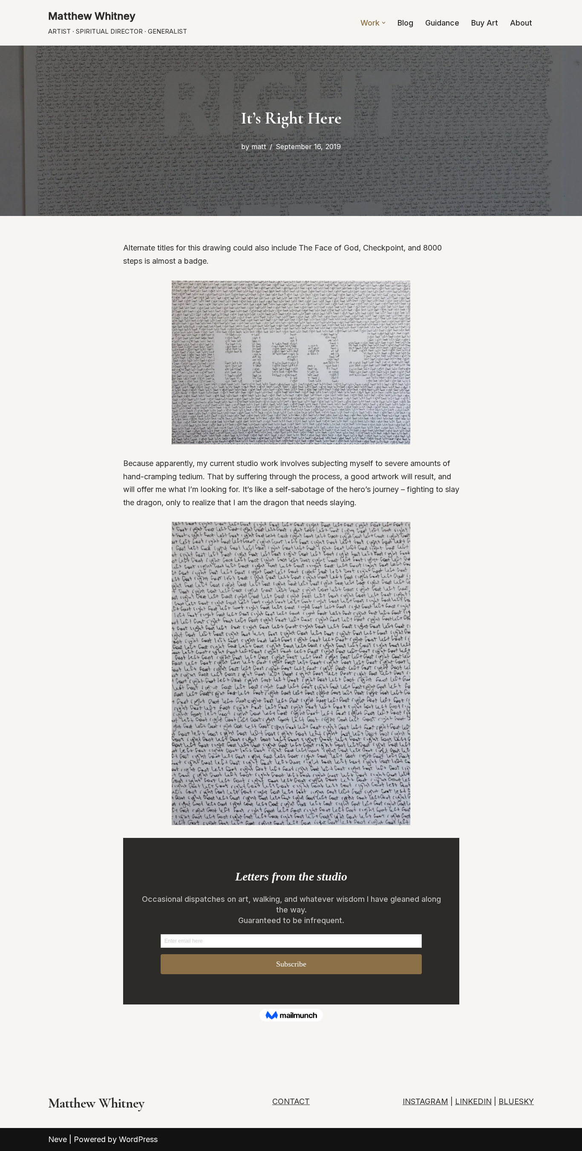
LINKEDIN (473, 1101)
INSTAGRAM (425, 1101)
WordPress (138, 1139)
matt (258, 146)
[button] (384, 23)
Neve (57, 1139)
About (521, 22)
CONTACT (291, 1101)
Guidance (442, 22)
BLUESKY (516, 1101)
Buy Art (484, 22)
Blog (405, 22)
